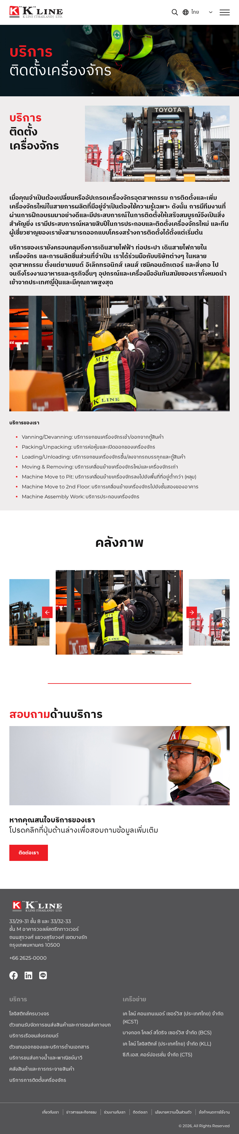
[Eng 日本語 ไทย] (199, 12)
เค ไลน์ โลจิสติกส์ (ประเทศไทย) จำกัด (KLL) (167, 1044)
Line (43, 975)
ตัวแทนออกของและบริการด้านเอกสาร (49, 1047)
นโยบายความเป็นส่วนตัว (173, 1112)
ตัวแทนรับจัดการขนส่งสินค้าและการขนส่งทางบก (60, 1025)
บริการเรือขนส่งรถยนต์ (33, 1036)
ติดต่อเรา (29, 853)
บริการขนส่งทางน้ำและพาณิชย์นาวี (45, 1058)
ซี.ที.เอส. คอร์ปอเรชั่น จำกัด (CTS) (157, 1055)
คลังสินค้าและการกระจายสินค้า (41, 1069)
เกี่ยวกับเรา (50, 1112)
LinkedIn (28, 975)
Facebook (13, 975)
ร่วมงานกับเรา (114, 1112)
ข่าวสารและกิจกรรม (81, 1112)
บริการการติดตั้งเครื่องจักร (37, 1080)
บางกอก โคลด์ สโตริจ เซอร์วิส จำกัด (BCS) (167, 1033)
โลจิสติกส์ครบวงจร (29, 1014)
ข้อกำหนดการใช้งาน (214, 1112)
